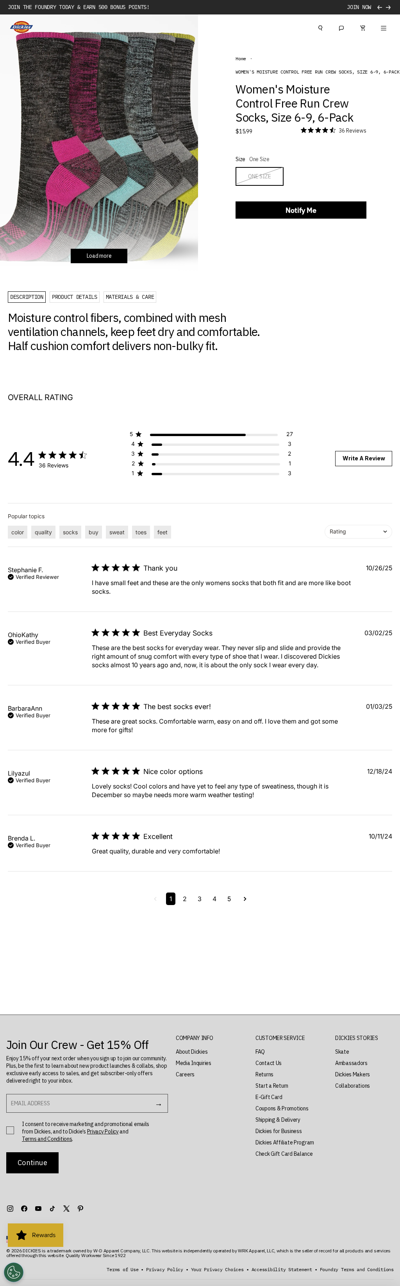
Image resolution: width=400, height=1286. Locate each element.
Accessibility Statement (282, 1269)
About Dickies (191, 1051)
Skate (342, 1051)
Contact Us (268, 1063)
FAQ (260, 1051)
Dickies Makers (352, 1074)
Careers (185, 1074)
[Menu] (383, 27)
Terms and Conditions (47, 1138)
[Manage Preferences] (13, 1272)
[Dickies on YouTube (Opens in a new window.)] (38, 1208)
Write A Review (364, 458)
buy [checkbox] (93, 532)
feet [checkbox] (162, 532)
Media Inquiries (193, 1063)
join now (359, 7)
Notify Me (301, 210)
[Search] (320, 27)
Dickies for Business (278, 1131)
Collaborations (352, 1085)
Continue (32, 1162)
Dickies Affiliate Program (284, 1142)
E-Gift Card (268, 1097)
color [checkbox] (17, 532)
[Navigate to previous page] (155, 899)
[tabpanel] (142, 332)
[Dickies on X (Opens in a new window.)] (66, 1208)
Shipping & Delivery (277, 1119)
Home (241, 58)
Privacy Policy (103, 1131)
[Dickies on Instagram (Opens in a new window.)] (10, 1208)
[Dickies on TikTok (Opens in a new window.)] (52, 1208)
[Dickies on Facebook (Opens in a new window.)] (24, 1208)
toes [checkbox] (141, 532)
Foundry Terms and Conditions (357, 1269)
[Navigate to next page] (245, 899)
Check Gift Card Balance (284, 1153)
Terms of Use (122, 1269)
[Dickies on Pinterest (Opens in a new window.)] (80, 1208)
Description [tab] (26, 296)
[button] (211, 435)
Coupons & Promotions (281, 1108)
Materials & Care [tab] (130, 296)
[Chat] (341, 27)
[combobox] (358, 532)
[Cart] (362, 27)
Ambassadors (351, 1063)
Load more (99, 255)
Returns (264, 1074)
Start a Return (271, 1085)
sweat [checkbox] (117, 532)
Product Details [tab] (74, 296)
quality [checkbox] (43, 532)
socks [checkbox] (70, 532)
